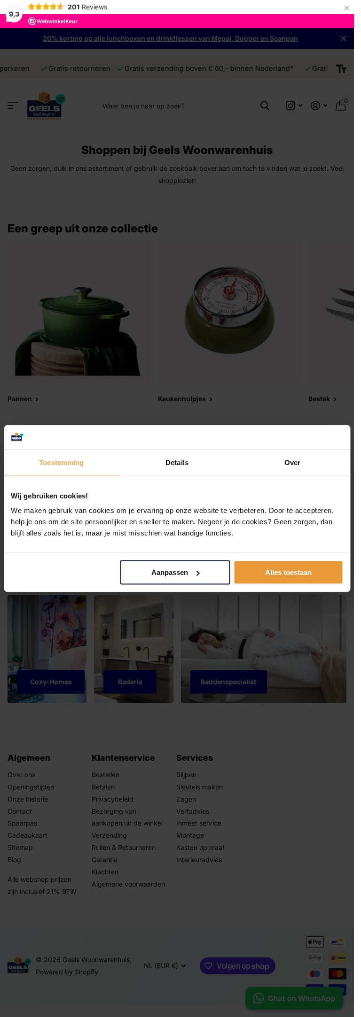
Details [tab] (176, 462)
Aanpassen (169, 572)
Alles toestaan (288, 572)
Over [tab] (292, 462)
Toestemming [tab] (61, 462)
